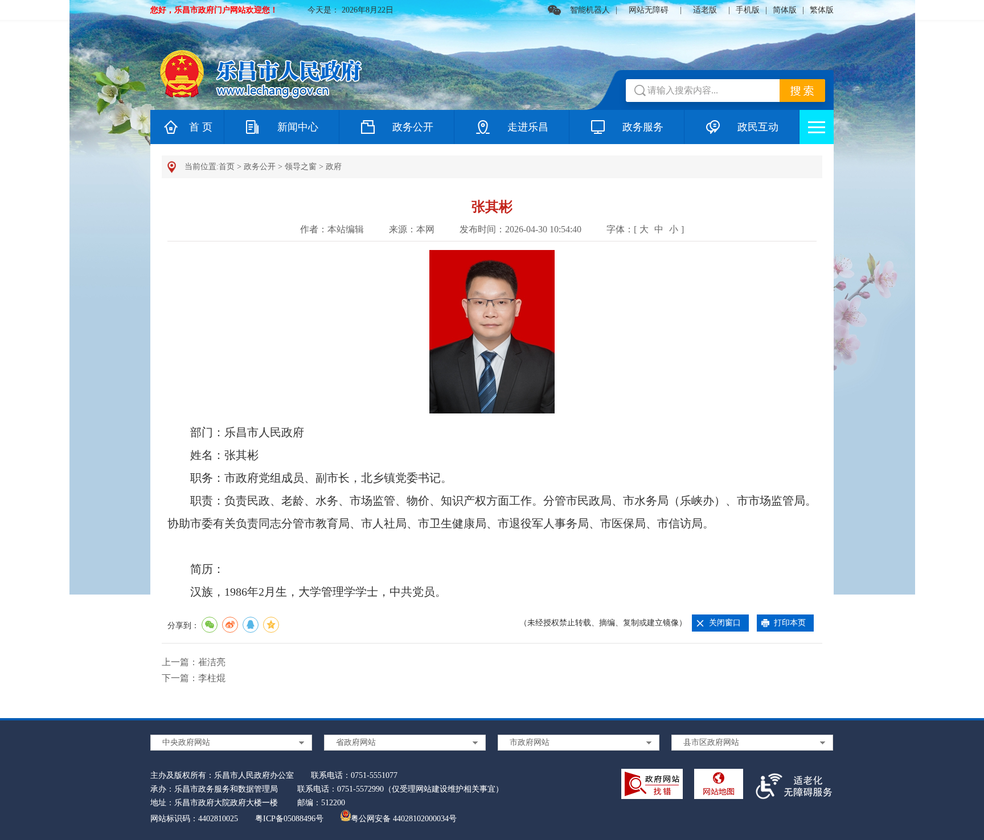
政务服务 (642, 127)
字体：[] (645, 229)
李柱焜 (212, 678)
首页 (227, 166)
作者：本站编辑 (332, 229)
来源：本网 (411, 229)
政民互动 (757, 127)
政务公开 (412, 127)
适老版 (705, 10)
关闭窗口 (725, 622)
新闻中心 (297, 127)
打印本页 (790, 622)
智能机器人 (590, 10)
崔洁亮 (212, 662)
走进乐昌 (527, 127)
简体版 (785, 10)
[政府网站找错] (652, 786)
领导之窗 (301, 166)
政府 (334, 166)
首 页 (200, 127)
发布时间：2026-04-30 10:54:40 (520, 229)
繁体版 (822, 10)
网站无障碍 (649, 10)
